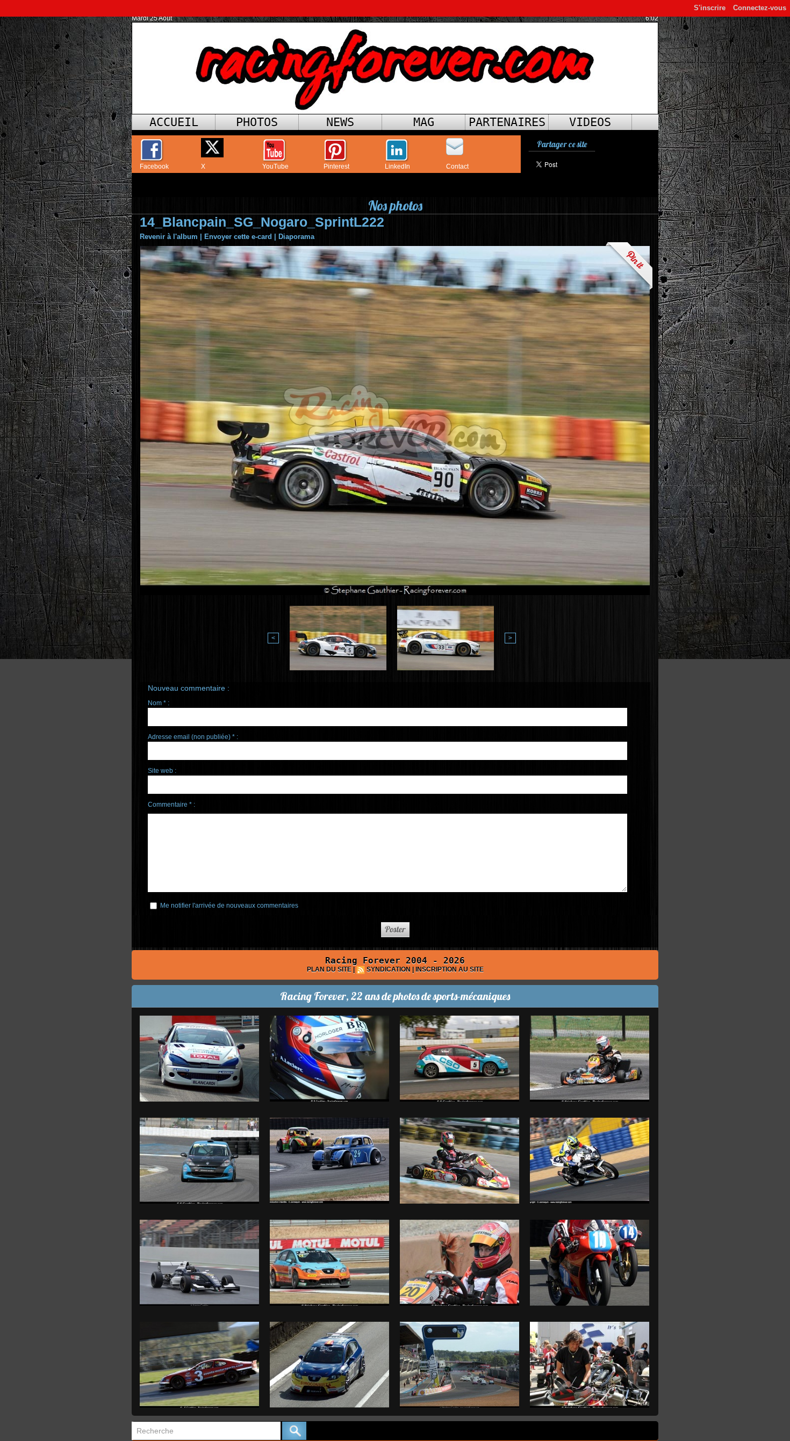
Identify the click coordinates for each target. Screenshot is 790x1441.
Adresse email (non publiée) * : (193, 737)
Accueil (173, 122)
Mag (423, 122)
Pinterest (336, 166)
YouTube (275, 166)
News (340, 122)
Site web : (162, 770)
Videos (590, 122)
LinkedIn (397, 166)
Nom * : (158, 703)
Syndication (389, 969)
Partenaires (507, 122)
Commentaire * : (171, 804)
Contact (457, 166)
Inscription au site (449, 969)
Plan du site (329, 969)
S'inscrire (710, 8)
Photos (257, 122)
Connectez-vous (759, 8)
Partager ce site (562, 144)
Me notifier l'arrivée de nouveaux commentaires (229, 905)
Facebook (154, 166)
